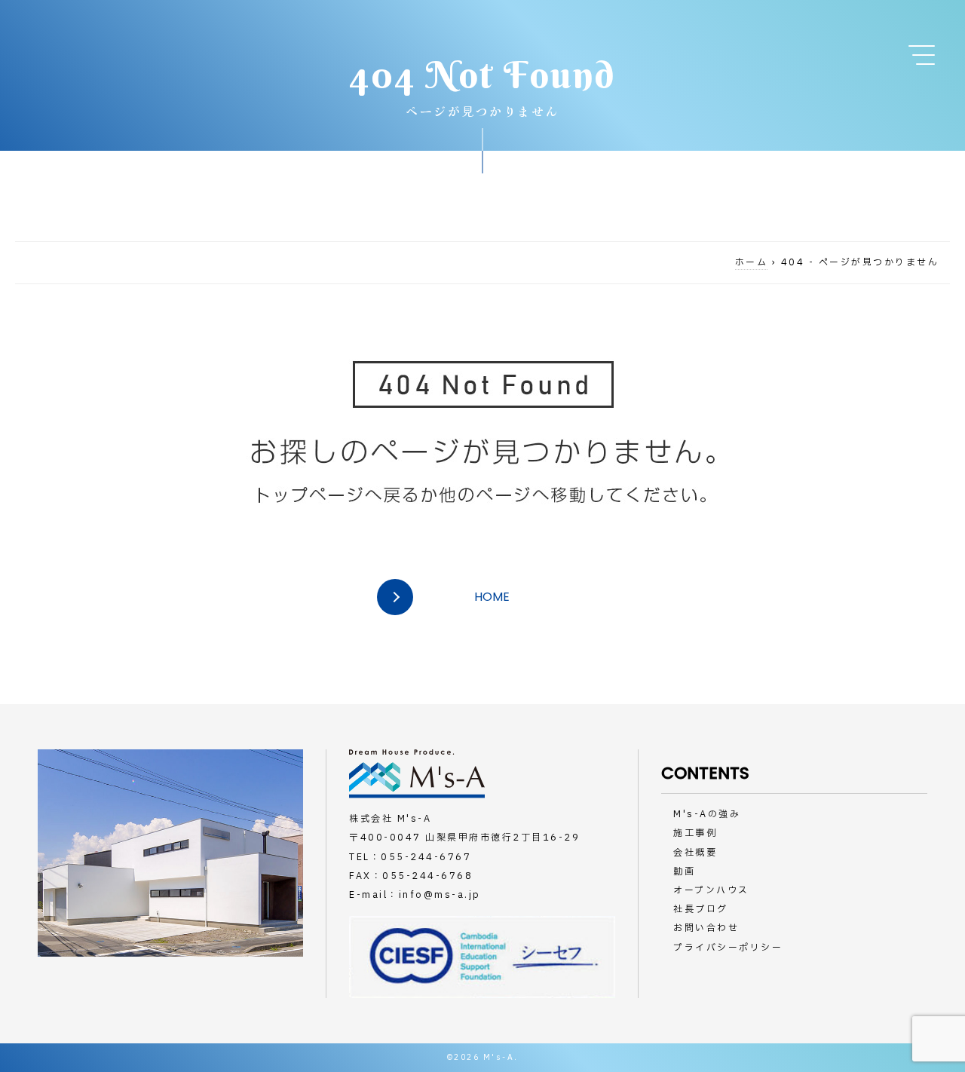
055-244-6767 (426, 857)
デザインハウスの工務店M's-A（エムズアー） (172, 43)
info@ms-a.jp (440, 895)
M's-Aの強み (706, 814)
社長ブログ (700, 909)
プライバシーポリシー (728, 947)
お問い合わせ (706, 928)
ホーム (751, 262)
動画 (684, 871)
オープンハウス (711, 890)
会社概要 (695, 852)
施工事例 (695, 833)
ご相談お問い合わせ (905, 135)
